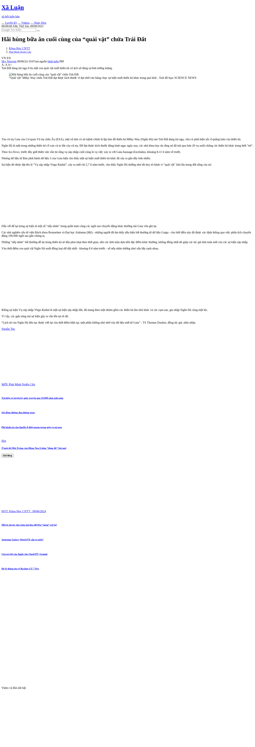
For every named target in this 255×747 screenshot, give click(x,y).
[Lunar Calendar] (31, 23)
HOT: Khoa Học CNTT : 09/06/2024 (23, 511)
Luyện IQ (10, 22)
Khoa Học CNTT (19, 48)
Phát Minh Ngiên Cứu (20, 51)
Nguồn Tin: (8, 328)
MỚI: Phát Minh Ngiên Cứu (18, 384)
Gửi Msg (7, 455)
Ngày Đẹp (39, 22)
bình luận (53, 61)
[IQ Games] (2, 23)
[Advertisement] (113, 109)
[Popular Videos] (19, 23)
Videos (25, 22)
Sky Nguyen (8, 61)
